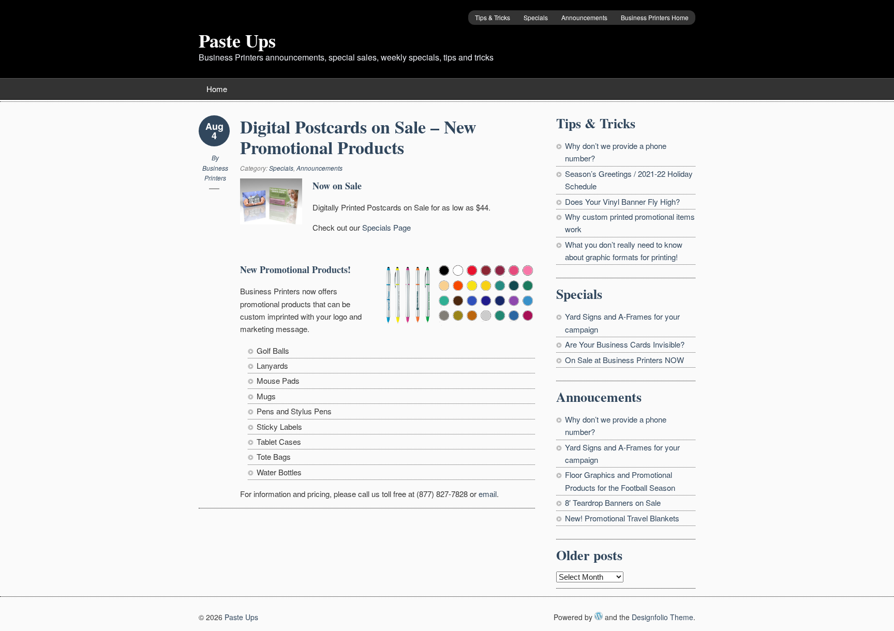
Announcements (584, 17)
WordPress (598, 616)
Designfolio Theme (662, 617)
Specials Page (386, 227)
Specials (536, 17)
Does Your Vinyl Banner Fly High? (622, 201)
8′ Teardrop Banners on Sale (613, 502)
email (488, 493)
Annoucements (599, 397)
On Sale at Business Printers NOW (624, 359)
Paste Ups (237, 40)
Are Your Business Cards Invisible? (624, 344)
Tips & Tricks (492, 17)
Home (216, 88)
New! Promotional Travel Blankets (622, 518)
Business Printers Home (655, 17)
